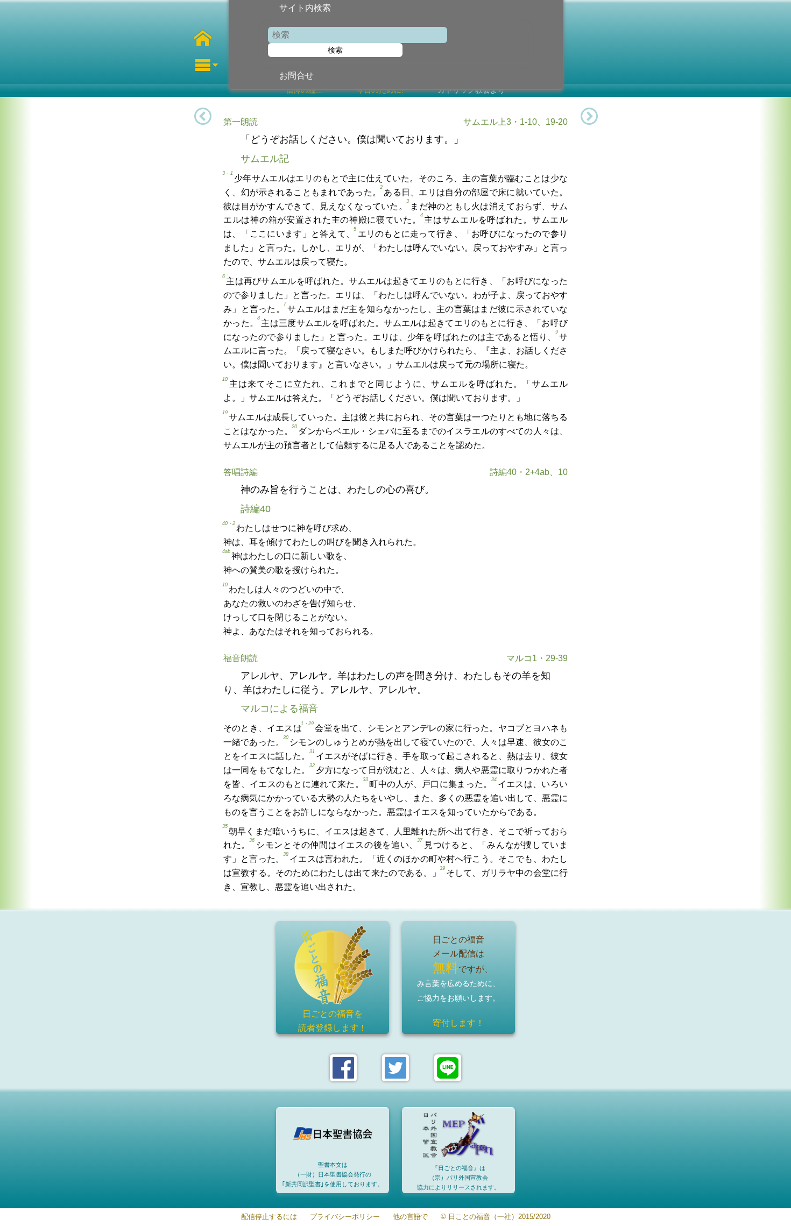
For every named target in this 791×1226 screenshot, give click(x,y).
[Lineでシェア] (447, 1067)
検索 (335, 50)
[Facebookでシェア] (343, 1067)
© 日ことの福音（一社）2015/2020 (495, 1217)
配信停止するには (269, 1217)
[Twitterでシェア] (395, 1067)
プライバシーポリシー (345, 1217)
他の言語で (410, 1217)
